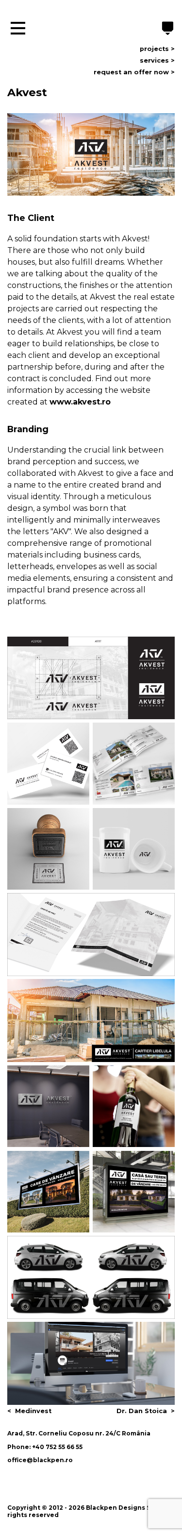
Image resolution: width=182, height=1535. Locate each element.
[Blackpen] (168, 29)
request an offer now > (134, 72)
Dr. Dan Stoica (141, 1411)
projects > (157, 48)
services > (157, 60)
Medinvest (33, 1411)
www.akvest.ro (80, 401)
